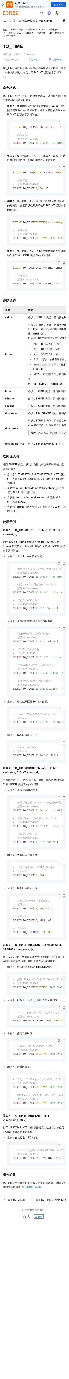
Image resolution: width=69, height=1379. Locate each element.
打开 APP (58, 4)
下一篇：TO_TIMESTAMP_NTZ (48, 1199)
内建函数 (41, 32)
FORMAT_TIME (32, 1000)
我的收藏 (57, 59)
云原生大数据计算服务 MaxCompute (28, 29)
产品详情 (32, 59)
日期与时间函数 (56, 32)
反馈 (40, 1216)
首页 (5, 29)
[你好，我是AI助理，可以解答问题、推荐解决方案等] (49, 13)
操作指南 (53, 29)
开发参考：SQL (13, 32)
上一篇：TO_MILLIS (14, 1199)
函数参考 (29, 32)
